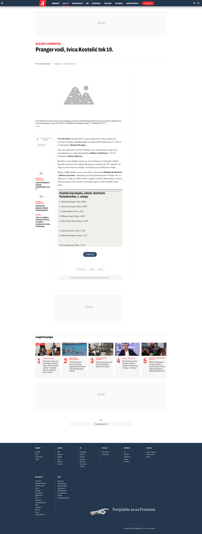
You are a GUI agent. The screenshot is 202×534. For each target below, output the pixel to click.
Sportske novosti (39, 486)
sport (60, 448)
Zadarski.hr (38, 507)
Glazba (126, 459)
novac (104, 448)
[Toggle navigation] (1, 2)
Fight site (60, 461)
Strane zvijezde (150, 454)
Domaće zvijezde (150, 452)
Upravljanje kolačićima (64, 498)
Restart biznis (105, 452)
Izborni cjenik (61, 488)
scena (149, 448)
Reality (148, 457)
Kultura (96, 3)
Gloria (37, 498)
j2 (80, 448)
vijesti (37, 448)
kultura (127, 448)
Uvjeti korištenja (62, 483)
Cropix (37, 512)
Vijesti (55, 3)
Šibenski (37, 510)
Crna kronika (38, 457)
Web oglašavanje (62, 490)
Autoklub (37, 490)
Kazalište (126, 461)
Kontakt (60, 495)
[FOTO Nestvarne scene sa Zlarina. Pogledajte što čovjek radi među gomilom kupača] (74, 350)
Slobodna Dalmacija (40, 483)
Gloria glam (38, 500)
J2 (87, 3)
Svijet (36, 454)
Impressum (61, 481)
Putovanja (82, 461)
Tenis (59, 459)
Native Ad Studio (39, 514)
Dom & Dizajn (39, 493)
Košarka (60, 457)
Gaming (82, 466)
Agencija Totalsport (45, 64)
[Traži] (198, 3)
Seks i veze (82, 459)
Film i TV (126, 454)
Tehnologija (83, 452)
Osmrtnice (132, 3)
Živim (36, 505)
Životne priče (83, 464)
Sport (65, 3)
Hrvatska (37, 452)
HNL (59, 452)
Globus (37, 488)
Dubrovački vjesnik (40, 502)
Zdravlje (82, 457)
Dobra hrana (38, 495)
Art (125, 452)
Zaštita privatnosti (62, 486)
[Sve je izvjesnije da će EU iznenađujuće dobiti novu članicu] (100, 350)
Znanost (82, 454)
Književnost (127, 457)
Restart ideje (105, 454)
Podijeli (40, 145)
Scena (119, 3)
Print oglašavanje (62, 493)
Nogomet (60, 454)
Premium (77, 3)
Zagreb (37, 459)
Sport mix (60, 464)
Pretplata (148, 3)
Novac (108, 3)
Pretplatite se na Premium (134, 509)
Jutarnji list (38, 481)
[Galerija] (79, 94)
